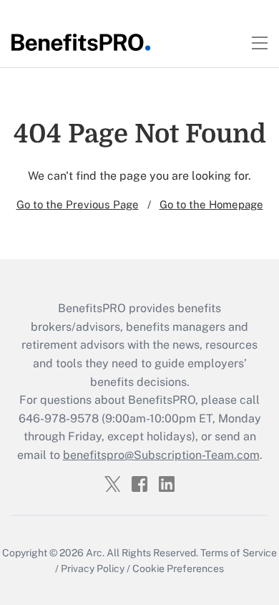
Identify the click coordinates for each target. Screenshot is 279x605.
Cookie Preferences (178, 568)
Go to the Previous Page (77, 204)
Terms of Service (238, 552)
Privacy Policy (92, 568)
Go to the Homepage (211, 204)
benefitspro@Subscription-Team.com (161, 455)
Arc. (95, 552)
